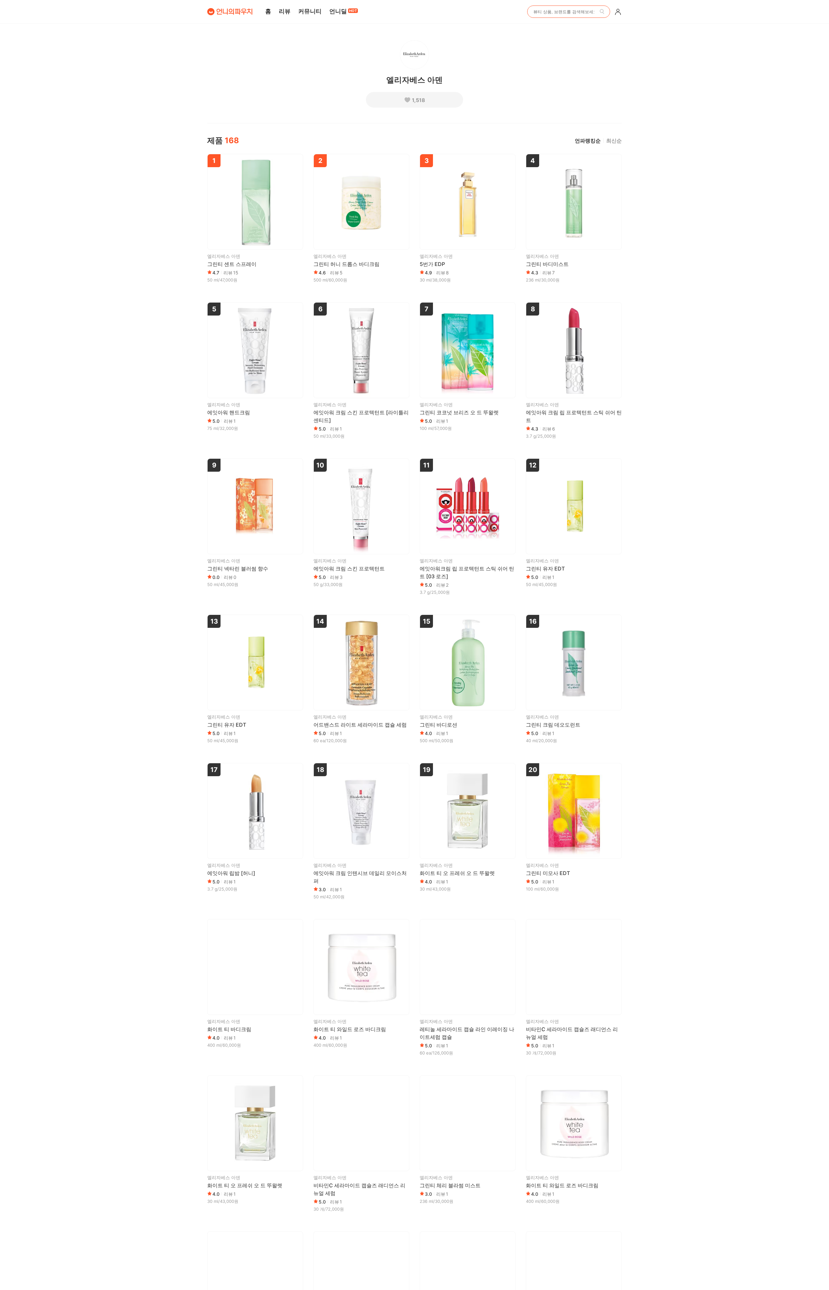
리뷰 (284, 11)
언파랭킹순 (588, 140)
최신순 (614, 140)
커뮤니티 (310, 11)
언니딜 (343, 11)
